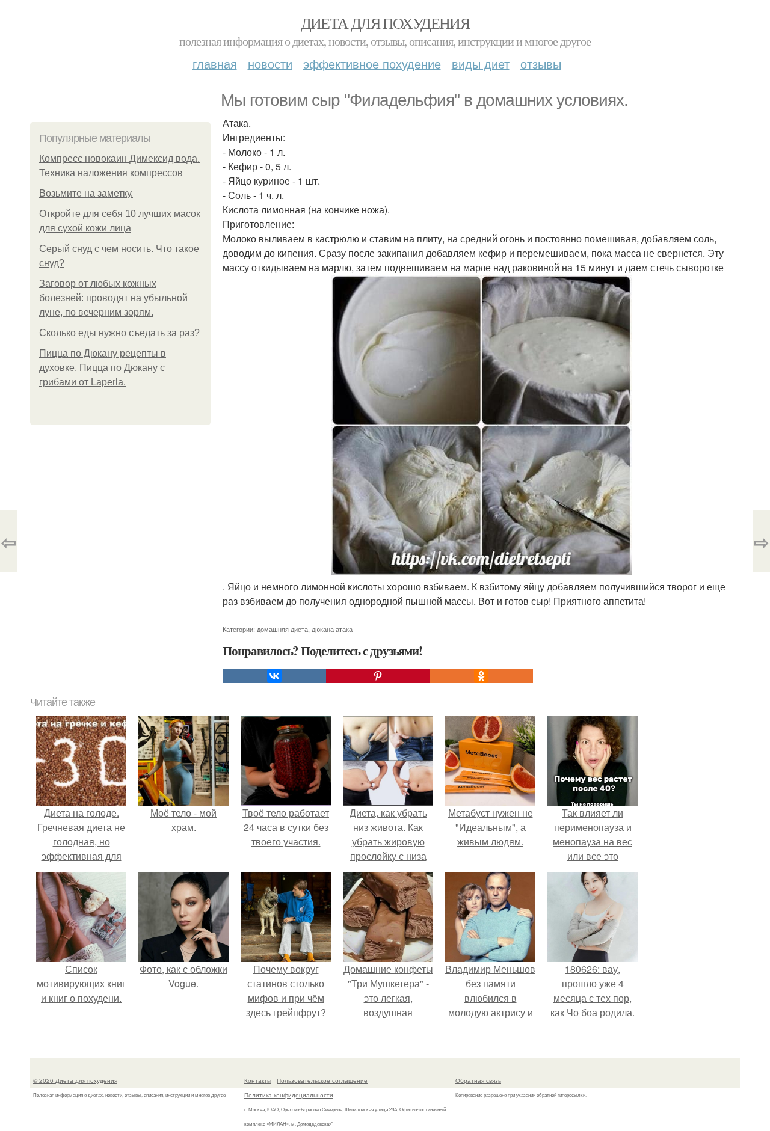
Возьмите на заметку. (86, 193)
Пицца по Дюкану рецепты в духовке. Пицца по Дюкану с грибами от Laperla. (102, 367)
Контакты (257, 1080)
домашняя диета (282, 629)
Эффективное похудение (372, 63)
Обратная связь (478, 1080)
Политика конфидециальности (288, 1095)
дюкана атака (332, 629)
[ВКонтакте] (274, 676)
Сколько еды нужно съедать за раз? (119, 333)
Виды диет (481, 63)
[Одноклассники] (481, 676)
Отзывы (540, 63)
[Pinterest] (378, 676)
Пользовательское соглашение (322, 1080)
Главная (214, 63)
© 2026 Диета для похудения (75, 1080)
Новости (270, 63)
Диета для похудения (385, 23)
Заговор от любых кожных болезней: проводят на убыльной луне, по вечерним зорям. (113, 297)
